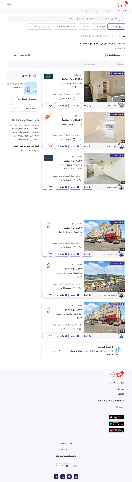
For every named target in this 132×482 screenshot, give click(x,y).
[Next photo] (122, 87)
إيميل (73, 105)
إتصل (86, 105)
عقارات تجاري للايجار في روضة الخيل (26, 135)
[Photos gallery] (104, 86)
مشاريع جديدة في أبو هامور (29, 150)
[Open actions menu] (45, 105)
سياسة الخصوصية (66, 449)
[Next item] (10, 99)
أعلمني (57, 350)
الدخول (9, 4)
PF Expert (120, 407)
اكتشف (74, 10)
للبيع (124, 10)
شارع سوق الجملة (112, 18)
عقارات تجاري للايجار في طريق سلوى (26, 132)
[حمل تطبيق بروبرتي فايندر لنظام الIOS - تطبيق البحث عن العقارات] (116, 417)
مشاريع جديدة (107, 10)
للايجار (118, 10)
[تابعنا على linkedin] (56, 476)
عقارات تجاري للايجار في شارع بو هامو (25, 128)
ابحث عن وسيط (85, 10)
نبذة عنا (121, 389)
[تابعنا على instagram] (76, 476)
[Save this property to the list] (50, 105)
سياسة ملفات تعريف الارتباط (66, 455)
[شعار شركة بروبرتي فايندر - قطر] (122, 4)
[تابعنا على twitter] (62, 476)
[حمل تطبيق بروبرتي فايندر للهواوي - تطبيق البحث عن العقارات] (116, 430)
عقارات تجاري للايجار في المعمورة (27, 139)
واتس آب (60, 105)
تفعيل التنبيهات (113, 55)
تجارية (96, 10)
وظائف (121, 393)
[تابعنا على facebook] (69, 476)
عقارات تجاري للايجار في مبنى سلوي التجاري (23, 125)
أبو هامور (111, 36)
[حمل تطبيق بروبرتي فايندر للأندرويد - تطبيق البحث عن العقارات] (116, 424)
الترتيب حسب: (25, 55)
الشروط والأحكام (66, 443)
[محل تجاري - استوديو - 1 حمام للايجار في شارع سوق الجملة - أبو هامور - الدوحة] (83, 90)
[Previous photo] (86, 87)
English (75, 466)
